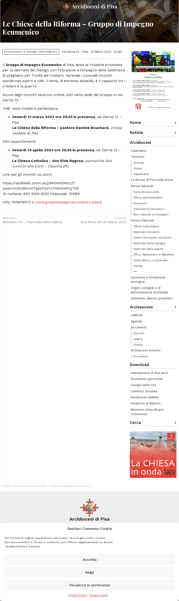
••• (135, 271)
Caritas (138, 265)
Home (135, 122)
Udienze (137, 315)
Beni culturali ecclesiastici (151, 214)
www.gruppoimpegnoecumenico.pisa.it (68, 202)
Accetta (89, 560)
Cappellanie (141, 174)
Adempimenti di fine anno (149, 373)
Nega (89, 572)
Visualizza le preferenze (89, 585)
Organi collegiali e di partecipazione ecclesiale (149, 290)
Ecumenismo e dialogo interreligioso (31, 51)
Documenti (138, 327)
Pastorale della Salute (148, 249)
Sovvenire (140, 203)
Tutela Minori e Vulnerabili (150, 260)
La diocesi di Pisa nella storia (152, 180)
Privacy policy (99, 595)
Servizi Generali (142, 186)
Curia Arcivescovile (146, 192)
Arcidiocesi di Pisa (94, 6)
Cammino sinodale (144, 391)
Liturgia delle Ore (143, 385)
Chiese (137, 168)
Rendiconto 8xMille (145, 397)
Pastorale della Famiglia (149, 243)
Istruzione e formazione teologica (148, 280)
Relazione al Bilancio (146, 403)
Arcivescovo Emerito (146, 350)
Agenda (136, 321)
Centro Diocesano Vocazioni (152, 237)
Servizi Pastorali (142, 220)
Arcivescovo (141, 307)
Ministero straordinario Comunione (147, 412)
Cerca (135, 422)
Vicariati (138, 162)
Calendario (138, 150)
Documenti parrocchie (147, 379)
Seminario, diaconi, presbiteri (152, 298)
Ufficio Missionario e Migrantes (153, 254)
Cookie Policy (77, 595)
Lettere (138, 339)
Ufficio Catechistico (146, 226)
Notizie (136, 132)
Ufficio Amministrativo (148, 197)
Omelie (138, 344)
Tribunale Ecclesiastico (148, 209)
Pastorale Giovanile (146, 232)
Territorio (138, 157)
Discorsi (138, 333)
